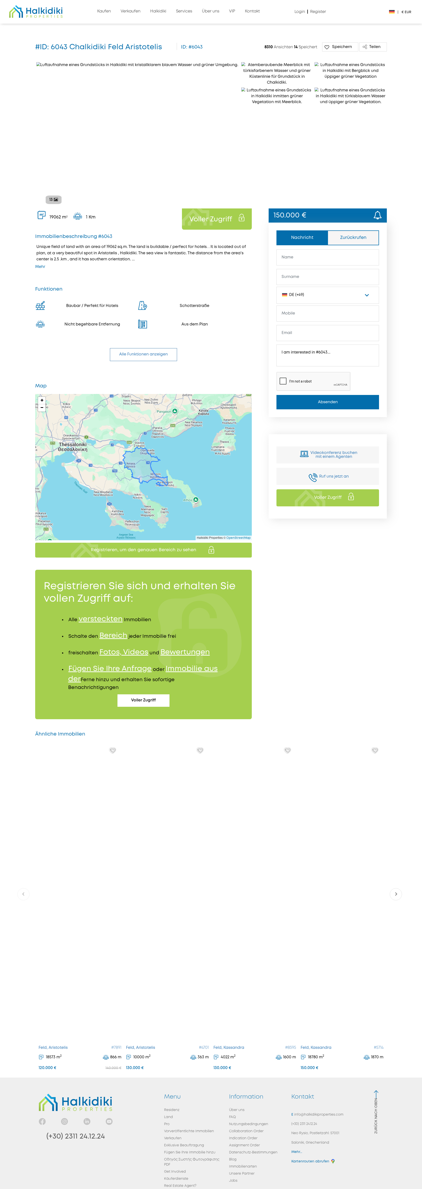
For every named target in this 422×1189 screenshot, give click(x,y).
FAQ (232, 1117)
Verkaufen (172, 1138)
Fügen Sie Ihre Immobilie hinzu (189, 1152)
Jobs (233, 1180)
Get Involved (175, 1171)
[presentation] (23, 894)
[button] (41, 400)
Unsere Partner (241, 1173)
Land (168, 1117)
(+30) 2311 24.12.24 (75, 1136)
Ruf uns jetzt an (334, 476)
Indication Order (243, 1138)
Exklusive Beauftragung (184, 1145)
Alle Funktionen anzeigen (143, 354)
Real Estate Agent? (180, 1185)
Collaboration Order (246, 1131)
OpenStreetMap (238, 538)
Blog (232, 1159)
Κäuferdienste (176, 1178)
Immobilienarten (243, 1166)
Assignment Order (244, 1145)
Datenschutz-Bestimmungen (253, 1152)
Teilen (374, 47)
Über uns (236, 1110)
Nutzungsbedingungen (248, 1124)
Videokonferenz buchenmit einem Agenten (333, 455)
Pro (166, 1124)
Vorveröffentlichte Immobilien (189, 1131)
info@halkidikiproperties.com (318, 1114)
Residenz (171, 1110)
